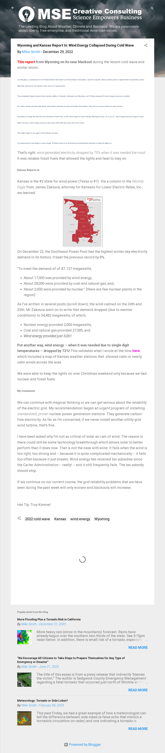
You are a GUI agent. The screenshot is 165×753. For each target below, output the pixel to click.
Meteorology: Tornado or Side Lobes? (42, 700)
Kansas (60, 519)
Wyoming (102, 519)
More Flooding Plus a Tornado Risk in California (49, 619)
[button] (146, 45)
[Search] (152, 9)
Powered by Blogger (84, 745)
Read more (138, 648)
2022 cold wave (37, 519)
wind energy (80, 519)
